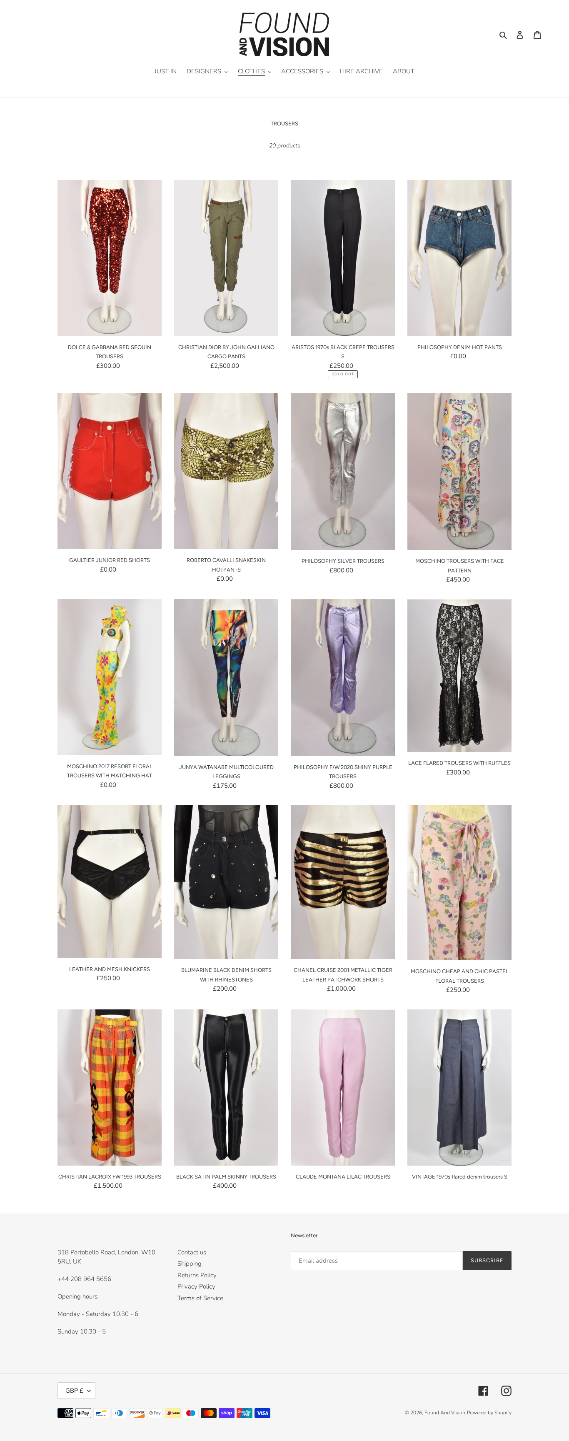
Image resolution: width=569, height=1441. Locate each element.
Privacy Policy (196, 1286)
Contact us (191, 1252)
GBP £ (74, 1390)
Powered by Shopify (489, 1412)
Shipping (189, 1263)
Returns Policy (197, 1275)
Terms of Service (200, 1298)
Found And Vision (444, 1412)
